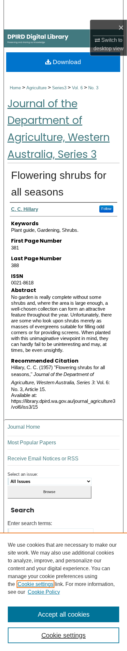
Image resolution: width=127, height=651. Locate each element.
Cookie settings (35, 584)
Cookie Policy (44, 592)
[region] (63, 592)
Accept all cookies (64, 614)
